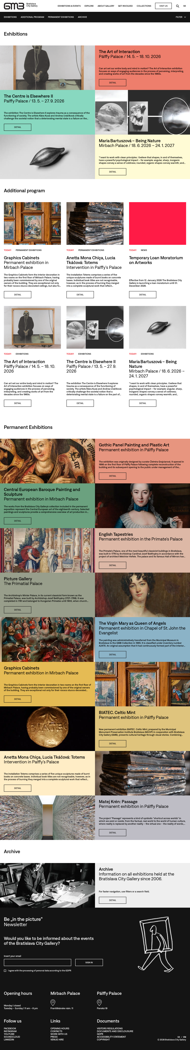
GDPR (100, 1034)
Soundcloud (12, 1037)
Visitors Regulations (110, 1028)
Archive (82, 17)
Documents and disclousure (115, 1031)
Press (54, 1037)
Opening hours (59, 1028)
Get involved (125, 6)
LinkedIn (9, 1039)
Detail (112, 82)
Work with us (58, 1034)
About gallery (106, 6)
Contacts (56, 1031)
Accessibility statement (111, 1037)
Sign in (89, 962)
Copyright (103, 1039)
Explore (89, 6)
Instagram (10, 1031)
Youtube (9, 1034)
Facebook (10, 1028)
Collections (144, 6)
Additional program (32, 17)
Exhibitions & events (69, 6)
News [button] (144, 250)
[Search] (177, 6)
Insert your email (12, 956)
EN (184, 1037)
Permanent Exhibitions (61, 17)
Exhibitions (10, 17)
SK (184, 6)
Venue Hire (57, 1039)
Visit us (163, 6)
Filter (179, 17)
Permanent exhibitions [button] (29, 250)
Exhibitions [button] (22, 354)
